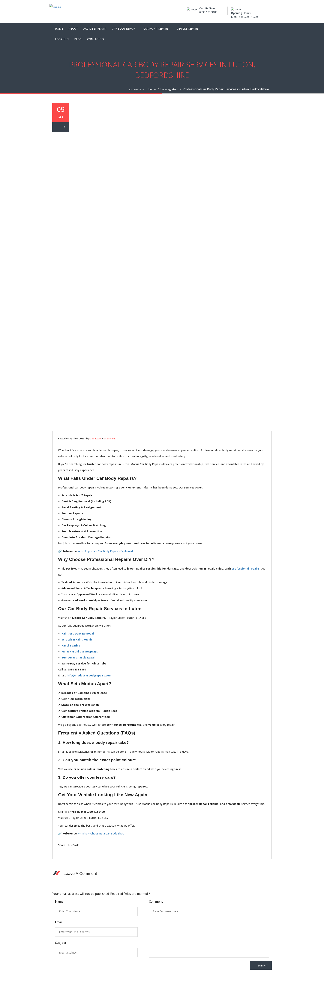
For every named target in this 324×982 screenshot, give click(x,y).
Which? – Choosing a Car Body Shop (101, 833)
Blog (78, 39)
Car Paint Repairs (155, 28)
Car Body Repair (123, 28)
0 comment (110, 438)
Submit (263, 965)
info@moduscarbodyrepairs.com (89, 675)
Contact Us (95, 39)
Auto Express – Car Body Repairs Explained (105, 551)
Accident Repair (94, 28)
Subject (60, 943)
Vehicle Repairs (187, 28)
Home (59, 28)
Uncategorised (169, 89)
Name (59, 901)
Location (62, 39)
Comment (156, 901)
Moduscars (95, 438)
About (73, 28)
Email (58, 922)
